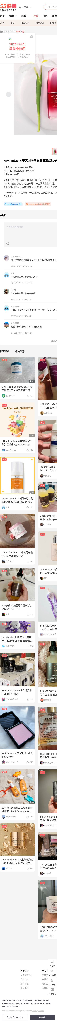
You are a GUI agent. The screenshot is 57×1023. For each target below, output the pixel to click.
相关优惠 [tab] (20, 351)
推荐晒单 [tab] (4, 351)
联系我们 (46, 979)
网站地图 (24, 988)
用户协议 (24, 983)
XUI (12, 273)
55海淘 (8, 7)
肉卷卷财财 (15, 323)
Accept (42, 1017)
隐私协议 (24, 979)
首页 (2, 31)
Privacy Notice (38, 1011)
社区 (2, 23)
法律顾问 (46, 988)
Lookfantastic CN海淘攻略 (39, 204)
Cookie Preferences (15, 1017)
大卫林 (13, 290)
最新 (13, 23)
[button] (25, 7)
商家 (23, 15)
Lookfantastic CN (14, 204)
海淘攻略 (25, 23)
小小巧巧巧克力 (17, 257)
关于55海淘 (25, 975)
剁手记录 (40, 23)
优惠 (11, 15)
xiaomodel (15, 306)
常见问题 (46, 975)
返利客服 (46, 983)
